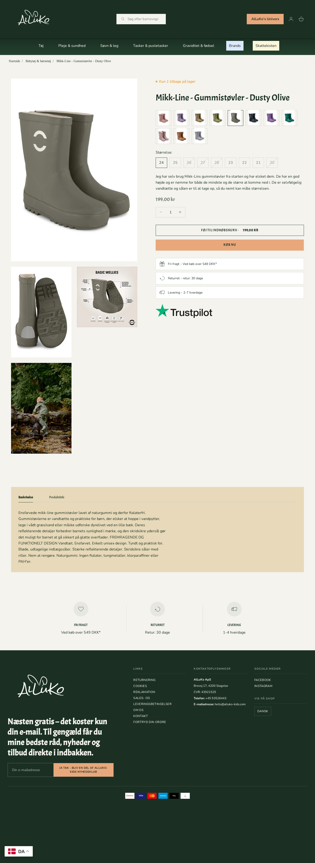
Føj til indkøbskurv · (230, 230)
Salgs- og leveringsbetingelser (152, 701)
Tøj (41, 45)
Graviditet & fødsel (198, 45)
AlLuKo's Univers (265, 19)
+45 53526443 (215, 698)
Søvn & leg (109, 45)
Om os (138, 710)
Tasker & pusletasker (150, 45)
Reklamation (144, 692)
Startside (14, 61)
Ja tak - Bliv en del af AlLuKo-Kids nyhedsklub (83, 770)
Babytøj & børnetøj (38, 61)
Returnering (144, 680)
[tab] (25, 498)
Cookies (140, 686)
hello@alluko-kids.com (230, 704)
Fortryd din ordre (149, 722)
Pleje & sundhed (72, 45)
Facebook (262, 680)
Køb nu (229, 245)
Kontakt (140, 716)
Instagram (263, 686)
